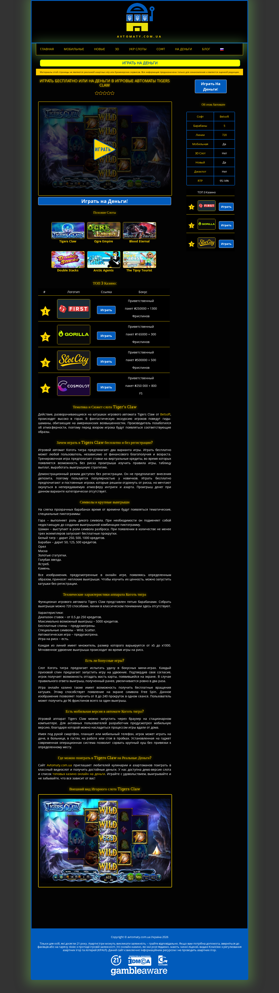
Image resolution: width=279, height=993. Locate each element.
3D (117, 49)
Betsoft (165, 414)
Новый (200, 162)
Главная (47, 49)
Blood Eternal (139, 241)
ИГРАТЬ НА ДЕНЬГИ (140, 63)
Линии (200, 135)
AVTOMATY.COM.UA (139, 36)
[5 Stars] (112, 93)
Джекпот (200, 171)
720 (224, 135)
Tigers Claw (67, 241)
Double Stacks (67, 270)
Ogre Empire (103, 241)
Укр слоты (137, 49)
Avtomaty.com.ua (59, 765)
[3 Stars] (105, 93)
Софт (161, 49)
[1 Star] (97, 93)
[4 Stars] (109, 93)
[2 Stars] (101, 93)
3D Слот (200, 153)
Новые (99, 49)
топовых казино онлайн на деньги (79, 774)
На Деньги (183, 49)
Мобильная (200, 144)
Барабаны (200, 126)
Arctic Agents (104, 270)
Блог (206, 49)
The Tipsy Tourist (139, 270)
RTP (200, 181)
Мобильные (74, 49)
